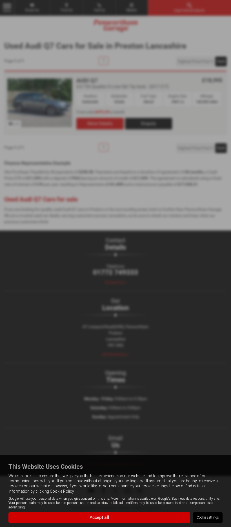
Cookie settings (208, 517)
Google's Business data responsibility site (188, 499)
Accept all (99, 517)
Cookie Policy (62, 491)
